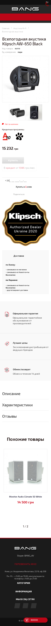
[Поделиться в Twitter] (32, 194)
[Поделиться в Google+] (36, 194)
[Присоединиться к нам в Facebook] (17, 606)
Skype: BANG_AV (25, 555)
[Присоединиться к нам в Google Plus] (25, 606)
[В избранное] (37, 160)
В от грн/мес (19, 167)
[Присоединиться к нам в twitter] (34, 606)
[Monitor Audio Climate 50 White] (25, 470)
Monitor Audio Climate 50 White (25, 496)
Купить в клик (24, 187)
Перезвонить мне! (25, 564)
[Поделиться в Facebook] (28, 194)
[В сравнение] (30, 160)
